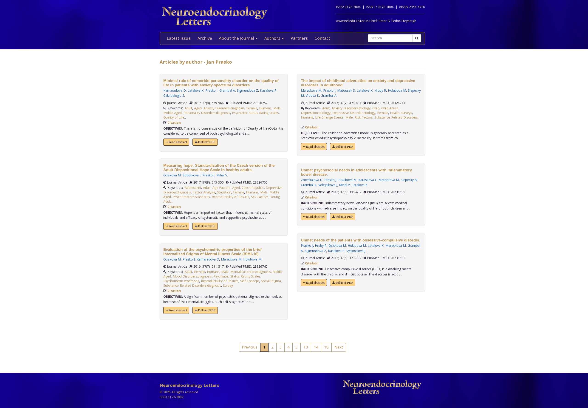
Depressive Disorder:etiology (353, 112)
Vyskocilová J (355, 251)
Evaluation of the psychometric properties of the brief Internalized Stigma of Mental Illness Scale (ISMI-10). (212, 251)
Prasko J (211, 90)
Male (277, 108)
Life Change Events (329, 117)
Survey (228, 285)
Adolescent (193, 187)
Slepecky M (409, 180)
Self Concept (249, 281)
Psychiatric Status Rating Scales (255, 112)
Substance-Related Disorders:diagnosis (192, 285)
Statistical (224, 192)
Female (251, 108)
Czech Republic (253, 187)
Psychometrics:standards (191, 197)
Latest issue (179, 38)
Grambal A (227, 90)
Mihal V (221, 175)
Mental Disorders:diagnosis (250, 271)
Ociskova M (172, 175)
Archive (205, 38)
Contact (322, 38)
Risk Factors (364, 117)
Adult (188, 108)
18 (326, 347)
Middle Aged (172, 112)
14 (316, 347)
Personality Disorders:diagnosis (207, 112)
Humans (265, 108)
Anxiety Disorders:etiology (351, 108)
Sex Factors (260, 197)
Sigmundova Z (247, 90)
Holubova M (252, 259)
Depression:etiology (316, 112)
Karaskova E (367, 180)
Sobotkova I (192, 175)
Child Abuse (390, 108)
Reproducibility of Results (230, 197)
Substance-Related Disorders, (397, 117)
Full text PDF (206, 142)
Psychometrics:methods (181, 281)
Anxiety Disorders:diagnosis (224, 108)
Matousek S (346, 90)
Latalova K (196, 90)
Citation (174, 122)
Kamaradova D (174, 90)
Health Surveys (401, 112)
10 (305, 347)
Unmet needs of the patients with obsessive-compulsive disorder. (360, 240)
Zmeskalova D (311, 180)
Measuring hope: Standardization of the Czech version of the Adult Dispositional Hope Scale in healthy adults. (218, 167)
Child (375, 108)
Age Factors (221, 187)
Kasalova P (268, 90)
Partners (299, 38)
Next (338, 347)
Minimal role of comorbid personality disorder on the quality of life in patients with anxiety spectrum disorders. (221, 83)
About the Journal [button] (237, 38)
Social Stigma (271, 281)
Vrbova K (312, 95)
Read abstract (177, 142)
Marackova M (231, 259)
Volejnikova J (327, 185)
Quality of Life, (174, 117)
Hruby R (380, 90)
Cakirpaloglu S (173, 95)
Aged (198, 108)
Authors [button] (272, 38)
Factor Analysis (204, 192)
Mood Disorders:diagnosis (192, 276)
